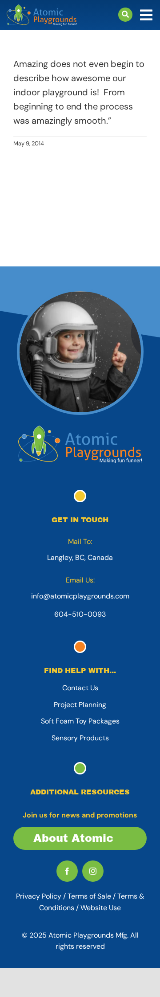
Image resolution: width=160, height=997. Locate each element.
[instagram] (93, 871)
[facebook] (67, 871)
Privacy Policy (38, 896)
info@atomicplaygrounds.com (80, 596)
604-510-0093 (80, 614)
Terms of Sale (89, 896)
